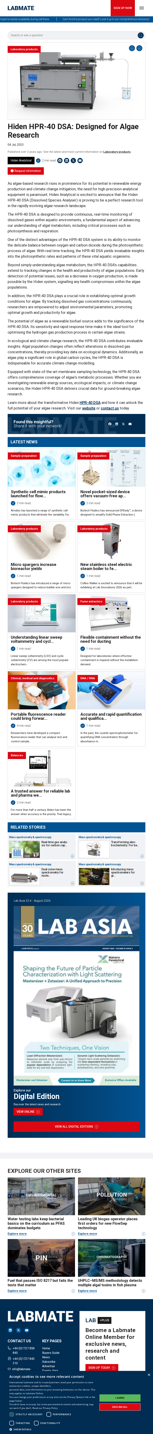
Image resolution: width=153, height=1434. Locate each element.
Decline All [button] (119, 1407)
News (46, 1357)
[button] (52, 1429)
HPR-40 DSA (90, 402)
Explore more (17, 1233)
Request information (27, 171)
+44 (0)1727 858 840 (24, 1351)
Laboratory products (117, 151)
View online (26, 1111)
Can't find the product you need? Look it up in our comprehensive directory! (90, 19)
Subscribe (48, 1361)
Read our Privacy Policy (45, 1408)
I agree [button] (119, 1397)
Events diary (50, 1370)
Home (46, 1348)
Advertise (48, 1366)
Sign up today (99, 1367)
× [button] (148, 1375)
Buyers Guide (51, 1353)
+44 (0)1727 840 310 (24, 1361)
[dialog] (76, 1402)
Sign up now (123, 8)
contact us (110, 408)
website (88, 408)
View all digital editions (74, 1126)
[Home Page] (21, 8)
